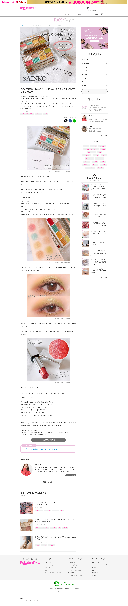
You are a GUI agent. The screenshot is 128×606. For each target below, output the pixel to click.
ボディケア (85, 71)
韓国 (100, 152)
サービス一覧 (23, 600)
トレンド (96, 155)
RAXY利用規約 (72, 572)
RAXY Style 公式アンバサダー (27, 113)
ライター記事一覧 (71, 475)
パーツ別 (95, 161)
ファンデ (103, 164)
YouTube (93, 575)
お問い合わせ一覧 (33, 600)
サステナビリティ (44, 600)
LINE (92, 570)
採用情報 (77, 588)
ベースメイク (86, 63)
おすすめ (94, 146)
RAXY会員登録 (95, 562)
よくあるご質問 (99, 14)
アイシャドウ (38, 113)
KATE (62, 510)
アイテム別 (44, 545)
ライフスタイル (90, 168)
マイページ (48, 567)
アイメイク (27, 111)
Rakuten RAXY (28, 8)
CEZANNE (65, 527)
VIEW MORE (104, 136)
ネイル (84, 78)
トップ (29, 14)
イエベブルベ (55, 510)
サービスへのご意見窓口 (74, 570)
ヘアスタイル (89, 158)
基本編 (103, 149)
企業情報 (51, 588)
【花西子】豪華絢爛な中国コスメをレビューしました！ (41, 449)
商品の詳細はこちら (48, 440)
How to (37, 545)
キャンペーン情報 (64, 14)
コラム (84, 82)
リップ (45, 113)
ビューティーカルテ (50, 570)
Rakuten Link (94, 572)
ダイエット (86, 164)
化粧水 (102, 161)
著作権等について (69, 588)
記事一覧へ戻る (48, 482)
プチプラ (87, 161)
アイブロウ (51, 545)
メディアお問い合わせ (74, 565)
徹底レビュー (39, 510)
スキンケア (85, 60)
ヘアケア (84, 74)
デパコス (95, 164)
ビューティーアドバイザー (52, 572)
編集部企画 (102, 146)
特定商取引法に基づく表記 (75, 575)
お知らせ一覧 (71, 562)
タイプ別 (100, 168)
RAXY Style (46, 14)
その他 (84, 85)
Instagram (93, 567)
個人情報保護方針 (59, 588)
